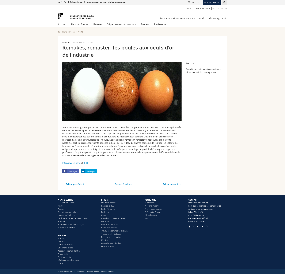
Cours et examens (109, 227)
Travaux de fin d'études (111, 234)
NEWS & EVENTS (65, 200)
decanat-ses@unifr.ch (198, 218)
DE (193, 2)
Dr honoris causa (65, 247)
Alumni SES (63, 254)
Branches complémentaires (113, 218)
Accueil (62, 24)
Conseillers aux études (111, 243)
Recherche (160, 24)
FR (189, 2)
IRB (146, 218)
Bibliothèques (151, 215)
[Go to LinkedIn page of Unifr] (202, 226)
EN (198, 2)
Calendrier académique (68, 212)
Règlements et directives (68, 260)
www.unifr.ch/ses (196, 221)
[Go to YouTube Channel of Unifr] (198, 226)
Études (145, 24)
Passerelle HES (219, 8)
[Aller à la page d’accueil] (59, 2)
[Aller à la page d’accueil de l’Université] (76, 16)
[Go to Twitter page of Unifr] (194, 226)
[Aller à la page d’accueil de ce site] (59, 31)
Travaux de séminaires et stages (114, 230)
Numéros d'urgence (107, 271)
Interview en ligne (71, 162)
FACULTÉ (62, 235)
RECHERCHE (150, 200)
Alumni (187, 8)
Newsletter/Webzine (66, 215)
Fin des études (107, 246)
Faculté (97, 24)
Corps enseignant (65, 244)
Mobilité (104, 240)
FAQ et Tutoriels (108, 209)
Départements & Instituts (121, 24)
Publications (150, 202)
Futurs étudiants (201, 8)
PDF (86, 162)
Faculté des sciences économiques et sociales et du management (95, 2)
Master (104, 215)
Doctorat (105, 221)
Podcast (61, 221)
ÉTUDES (105, 200)
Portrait (61, 238)
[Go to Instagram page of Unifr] (206, 226)
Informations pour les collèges (71, 224)
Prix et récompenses (153, 209)
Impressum (81, 271)
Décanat (61, 241)
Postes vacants (64, 257)
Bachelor (105, 212)
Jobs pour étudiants (66, 227)
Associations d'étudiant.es (69, 250)
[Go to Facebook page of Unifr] (189, 226)
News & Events (79, 24)
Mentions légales (93, 271)
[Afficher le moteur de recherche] (224, 2)
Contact (61, 263)
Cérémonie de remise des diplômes (73, 218)
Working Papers (152, 205)
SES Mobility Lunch (66, 202)
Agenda (61, 209)
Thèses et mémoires (153, 212)
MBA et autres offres (110, 224)
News (60, 205)
